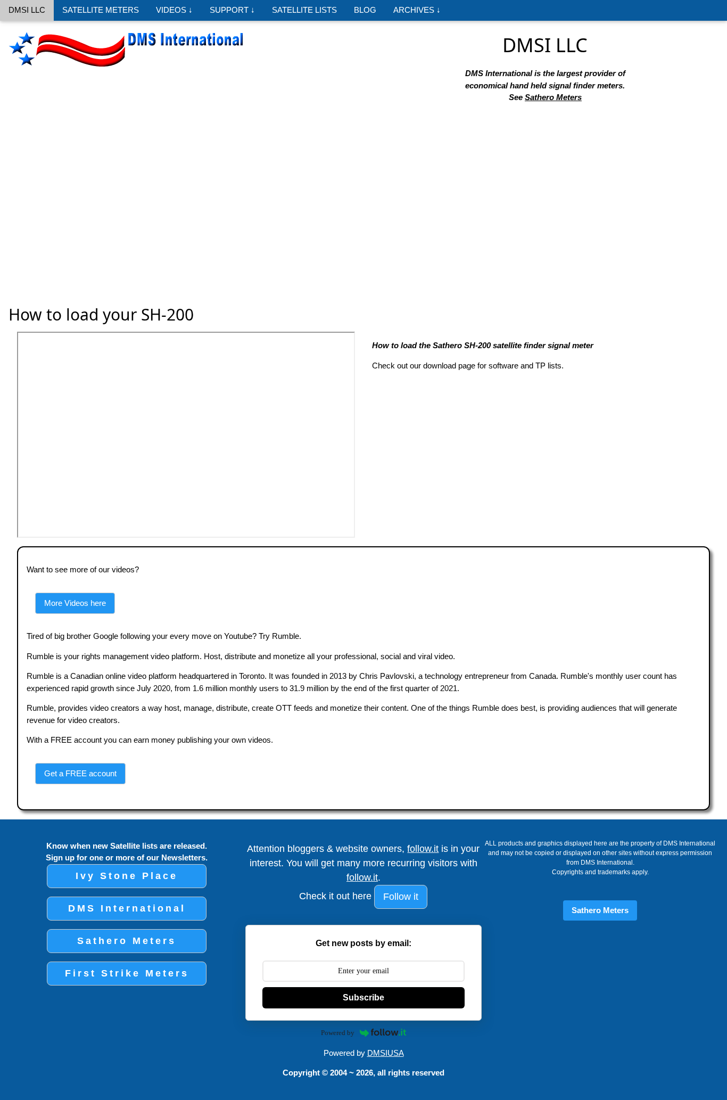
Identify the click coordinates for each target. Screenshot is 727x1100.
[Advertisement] (363, 191)
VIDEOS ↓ (174, 9)
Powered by (337, 1033)
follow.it (423, 848)
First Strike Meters (127, 973)
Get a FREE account (80, 773)
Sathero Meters (553, 97)
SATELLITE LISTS (304, 9)
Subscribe (363, 997)
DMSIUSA (385, 1052)
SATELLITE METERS (100, 9)
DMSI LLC (27, 9)
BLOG (365, 9)
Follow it (400, 896)
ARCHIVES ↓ (417, 9)
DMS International (127, 908)
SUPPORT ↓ (232, 9)
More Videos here (75, 603)
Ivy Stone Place (127, 876)
